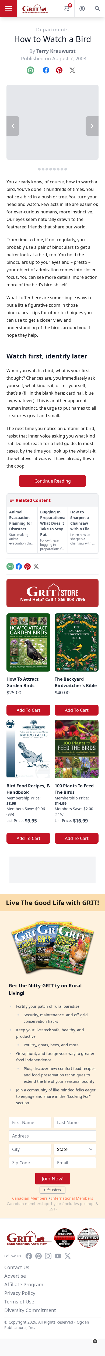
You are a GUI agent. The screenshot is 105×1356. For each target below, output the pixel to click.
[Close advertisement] (95, 1341)
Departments (52, 29)
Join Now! (53, 1178)
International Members (72, 1198)
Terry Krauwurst (56, 51)
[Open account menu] (82, 8)
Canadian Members (30, 1198)
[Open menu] (8, 8)
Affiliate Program (23, 1284)
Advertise (15, 1276)
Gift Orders (52, 1190)
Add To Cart (28, 710)
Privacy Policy (19, 1293)
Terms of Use (19, 1301)
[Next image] (92, 126)
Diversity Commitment (30, 1310)
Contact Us (16, 1267)
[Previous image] (12, 126)
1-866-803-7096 (69, 599)
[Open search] (97, 8)
